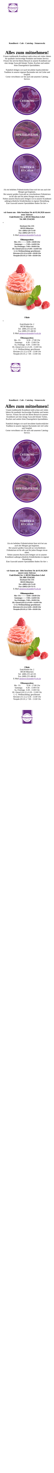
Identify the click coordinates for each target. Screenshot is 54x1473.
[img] (13, 8)
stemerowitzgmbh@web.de (30, 235)
